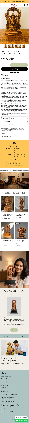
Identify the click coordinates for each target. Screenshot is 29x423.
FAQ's (2, 133)
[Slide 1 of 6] (5, 46)
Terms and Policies (14, 419)
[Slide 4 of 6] (16, 46)
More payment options (14, 72)
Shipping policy (4, 378)
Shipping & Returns (7, 118)
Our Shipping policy (5, 136)
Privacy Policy (4, 383)
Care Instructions (7, 121)
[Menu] (1, 5)
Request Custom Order (6, 376)
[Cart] (27, 5)
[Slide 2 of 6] (9, 46)
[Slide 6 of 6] (23, 46)
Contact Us (3, 387)
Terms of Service (4, 385)
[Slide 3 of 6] (12, 46)
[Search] (4, 5)
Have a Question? (7, 125)
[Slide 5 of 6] (19, 46)
